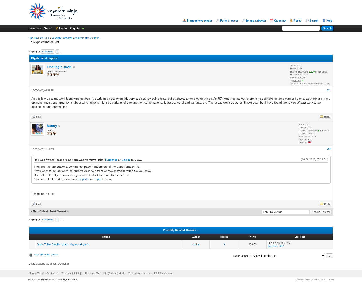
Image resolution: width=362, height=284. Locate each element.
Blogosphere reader (199, 20)
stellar (196, 244)
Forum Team (36, 273)
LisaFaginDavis (59, 67)
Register (75, 28)
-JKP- (282, 246)
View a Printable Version (46, 254)
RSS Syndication (163, 273)
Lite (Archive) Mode (114, 273)
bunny (52, 126)
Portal (297, 20)
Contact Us (52, 273)
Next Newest (58, 211)
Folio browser (229, 20)
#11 (329, 90)
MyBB (44, 279)
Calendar (280, 20)
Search (313, 20)
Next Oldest (40, 211)
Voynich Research (62, 37)
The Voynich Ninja (39, 37)
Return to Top (92, 273)
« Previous (47, 51)
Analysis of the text (85, 37)
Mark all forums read (139, 273)
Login (63, 28)
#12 (329, 149)
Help (329, 20)
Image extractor (256, 20)
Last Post (273, 246)
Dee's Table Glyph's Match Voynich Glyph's (63, 244)
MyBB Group (70, 279)
